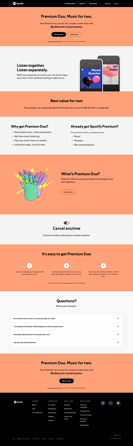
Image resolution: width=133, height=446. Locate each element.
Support (82, 3)
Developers (52, 409)
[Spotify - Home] (18, 3)
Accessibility (59, 439)
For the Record (37, 413)
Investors (51, 416)
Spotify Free (84, 425)
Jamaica (119, 435)
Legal (13, 439)
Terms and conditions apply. (55, 41)
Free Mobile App (70, 413)
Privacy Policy (35, 439)
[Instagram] (103, 403)
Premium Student (83, 420)
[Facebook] (118, 403)
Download (93, 3)
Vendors (51, 420)
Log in (116, 3)
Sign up (107, 3)
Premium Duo (85, 411)
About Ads (51, 439)
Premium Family (86, 415)
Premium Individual (83, 406)
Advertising (52, 413)
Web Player (68, 409)
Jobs (33, 409)
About (34, 405)
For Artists (51, 405)
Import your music (68, 417)
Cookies (44, 439)
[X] (110, 403)
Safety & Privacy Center (23, 439)
